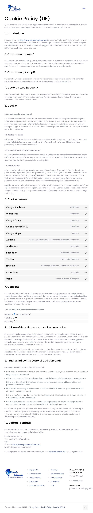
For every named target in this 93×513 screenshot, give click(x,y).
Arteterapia (55, 481)
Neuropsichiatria (57, 474)
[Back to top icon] (85, 507)
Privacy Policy (34, 507)
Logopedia (34, 470)
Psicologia (34, 481)
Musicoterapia (56, 477)
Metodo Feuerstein (37, 485)
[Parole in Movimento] (14, 8)
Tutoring (54, 470)
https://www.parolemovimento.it (33, 40)
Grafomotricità (35, 477)
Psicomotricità (35, 474)
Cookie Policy (46, 507)
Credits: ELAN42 (59, 507)
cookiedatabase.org (57, 451)
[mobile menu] (84, 8)
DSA (52, 485)
